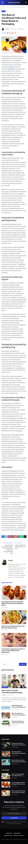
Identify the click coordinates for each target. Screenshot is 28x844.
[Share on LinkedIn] (10, 33)
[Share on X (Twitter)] (5, 33)
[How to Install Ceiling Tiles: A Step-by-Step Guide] (6, 793)
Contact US (8, 835)
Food (3, 11)
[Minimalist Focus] (14, 2)
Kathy (7, 29)
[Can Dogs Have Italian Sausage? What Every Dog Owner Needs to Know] (14, 593)
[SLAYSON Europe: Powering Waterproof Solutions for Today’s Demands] (6, 708)
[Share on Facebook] (3, 33)
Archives (17, 833)
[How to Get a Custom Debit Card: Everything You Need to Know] (6, 762)
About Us (9, 833)
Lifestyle (4, 687)
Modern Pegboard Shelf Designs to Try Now (20, 547)
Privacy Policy (12, 823)
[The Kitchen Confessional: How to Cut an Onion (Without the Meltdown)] (14, 640)
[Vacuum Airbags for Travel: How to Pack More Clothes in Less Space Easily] (6, 723)
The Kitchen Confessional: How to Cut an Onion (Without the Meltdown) (13, 650)
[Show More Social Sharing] (18, 33)
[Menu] (3, 2)
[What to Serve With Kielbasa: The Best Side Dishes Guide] (14, 617)
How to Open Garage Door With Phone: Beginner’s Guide (18, 775)
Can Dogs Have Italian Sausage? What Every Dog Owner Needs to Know (12, 603)
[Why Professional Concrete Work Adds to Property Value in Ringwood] (6, 715)
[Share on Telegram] (15, 33)
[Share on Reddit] (13, 33)
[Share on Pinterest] (8, 33)
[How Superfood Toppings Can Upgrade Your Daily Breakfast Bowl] (6, 754)
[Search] (25, 2)
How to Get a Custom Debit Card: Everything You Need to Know (19, 762)
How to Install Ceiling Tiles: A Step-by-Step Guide (18, 792)
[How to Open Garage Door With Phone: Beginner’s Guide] (6, 776)
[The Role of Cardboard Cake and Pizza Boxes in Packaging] (14, 45)
